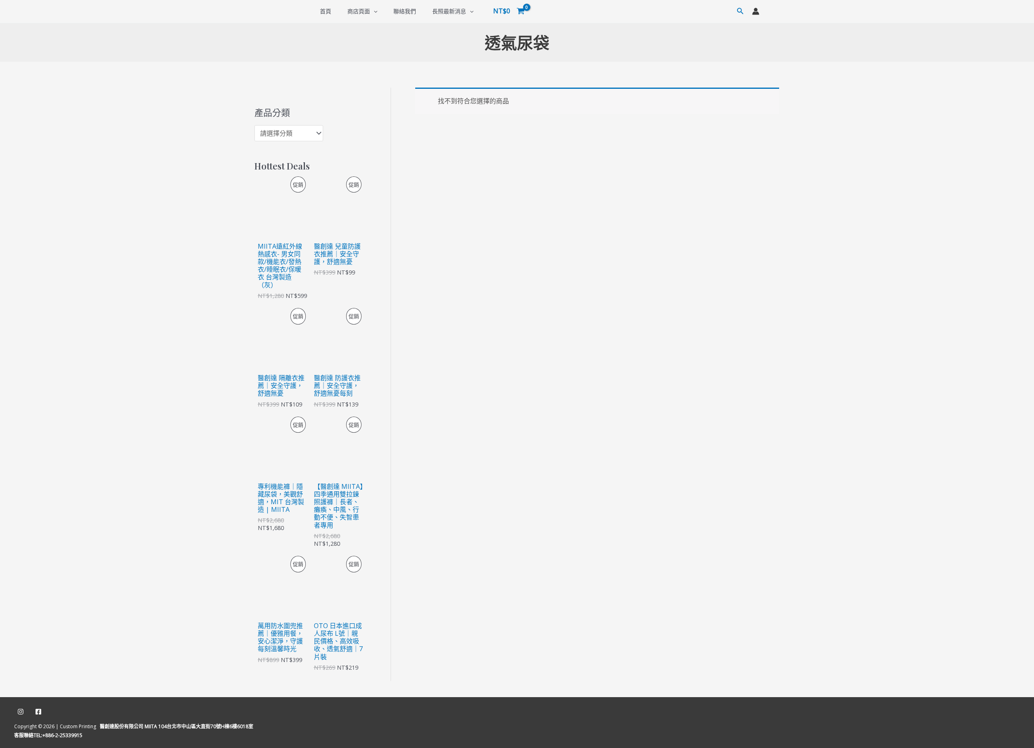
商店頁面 (358, 11)
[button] (373, 11)
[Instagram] (20, 711)
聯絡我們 (404, 11)
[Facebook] (38, 711)
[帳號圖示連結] (755, 11)
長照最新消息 (449, 11)
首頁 (325, 11)
